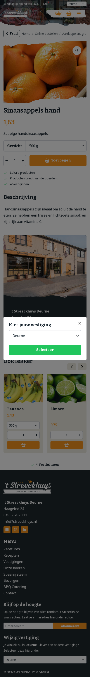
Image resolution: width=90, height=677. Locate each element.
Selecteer (45, 350)
